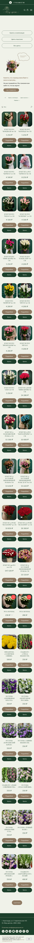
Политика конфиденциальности (12, 927)
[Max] (27, 931)
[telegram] (10, 931)
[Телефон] (3, 931)
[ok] (20, 931)
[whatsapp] (13, 931)
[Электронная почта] (6, 931)
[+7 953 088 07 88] (11, 2)
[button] (24, 10)
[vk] (17, 931)
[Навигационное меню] (31, 10)
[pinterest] (23, 931)
